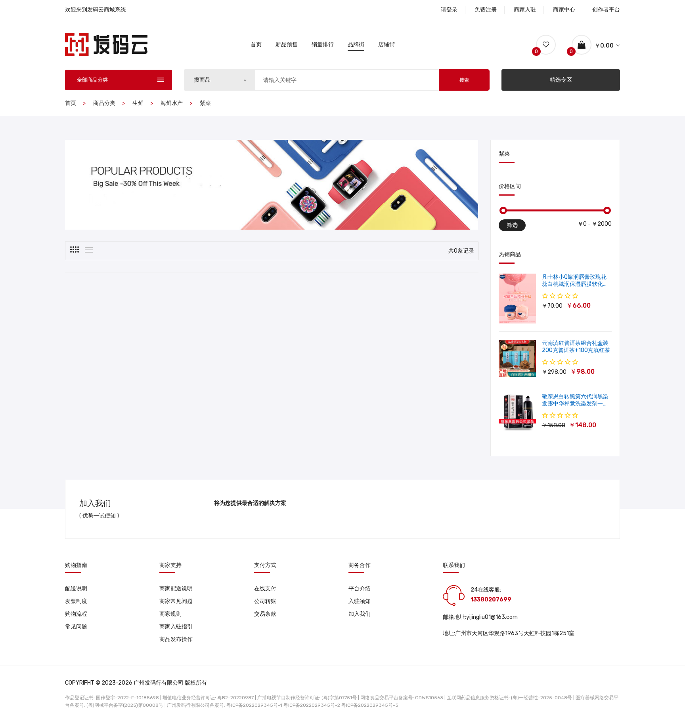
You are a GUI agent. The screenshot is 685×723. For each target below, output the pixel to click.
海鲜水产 (172, 103)
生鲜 (138, 103)
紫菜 (205, 103)
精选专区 (561, 79)
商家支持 (170, 565)
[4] (74, 249)
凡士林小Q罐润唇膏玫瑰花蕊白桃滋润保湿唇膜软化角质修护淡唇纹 (575, 284)
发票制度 (76, 601)
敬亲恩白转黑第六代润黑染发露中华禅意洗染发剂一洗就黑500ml (575, 403)
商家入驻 (525, 9)
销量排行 (323, 44)
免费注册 (486, 9)
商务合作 (359, 565)
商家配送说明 (176, 588)
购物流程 (76, 614)
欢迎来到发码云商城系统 (95, 9)
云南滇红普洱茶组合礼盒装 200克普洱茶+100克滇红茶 (576, 347)
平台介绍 (359, 588)
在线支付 (265, 588)
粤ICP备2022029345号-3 (369, 705)
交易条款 (265, 614)
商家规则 (170, 614)
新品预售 (287, 44)
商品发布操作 (176, 639)
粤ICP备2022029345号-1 (254, 705)
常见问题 (76, 626)
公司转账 (265, 601)
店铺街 (386, 44)
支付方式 (265, 565)
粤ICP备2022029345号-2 (311, 705)
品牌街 (356, 44)
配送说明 (76, 588)
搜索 (464, 80)
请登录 (449, 9)
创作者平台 (606, 9)
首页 (256, 44)
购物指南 (76, 565)
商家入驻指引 (176, 626)
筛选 (512, 225)
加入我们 (359, 614)
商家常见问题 (176, 601)
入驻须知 (359, 601)
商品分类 (104, 103)
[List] (89, 250)
